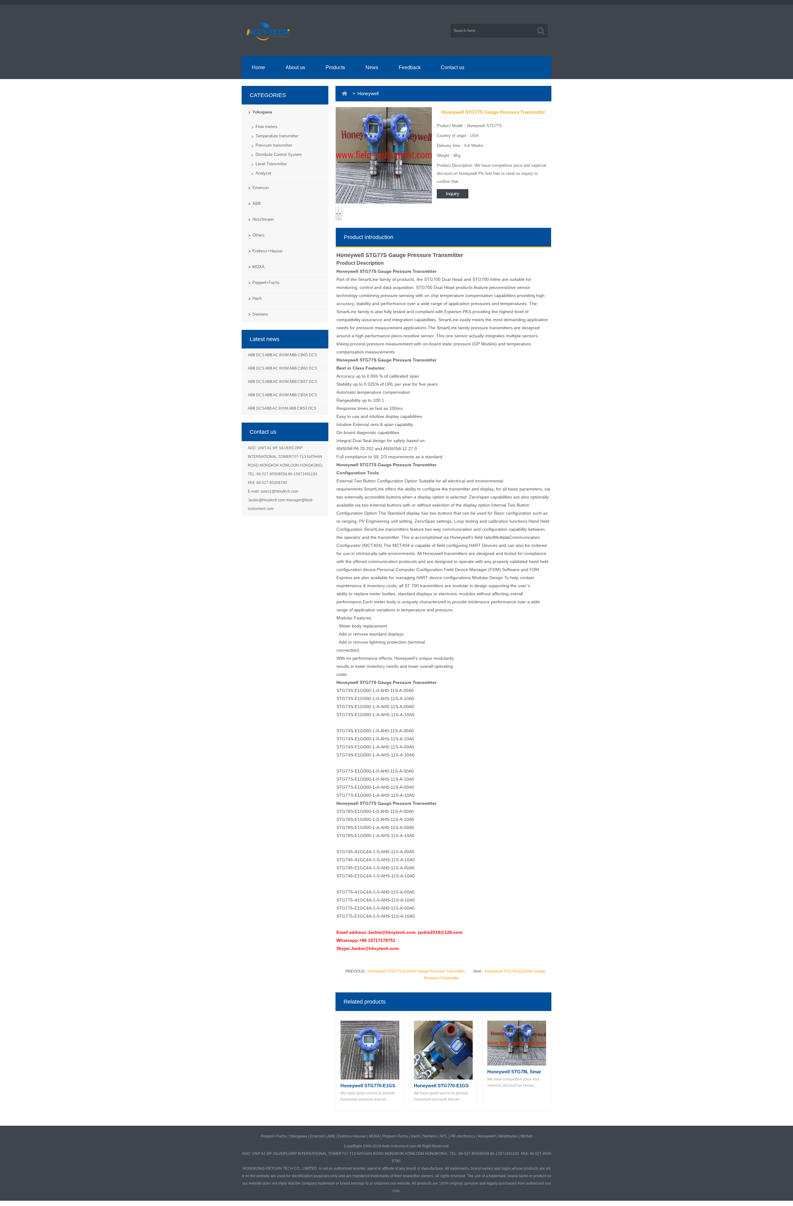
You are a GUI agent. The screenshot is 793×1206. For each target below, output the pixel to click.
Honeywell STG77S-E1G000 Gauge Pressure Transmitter (416, 971)
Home (258, 67)
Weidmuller (508, 1136)
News (372, 67)
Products (335, 67)
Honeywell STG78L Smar (514, 1071)
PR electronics (462, 1136)
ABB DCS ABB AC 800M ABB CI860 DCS (282, 368)
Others (258, 235)
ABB (256, 203)
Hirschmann (263, 219)
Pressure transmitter (274, 145)
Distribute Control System (279, 154)
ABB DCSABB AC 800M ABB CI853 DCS (282, 408)
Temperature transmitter (277, 136)
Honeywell (487, 1136)
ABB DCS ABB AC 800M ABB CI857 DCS (282, 381)
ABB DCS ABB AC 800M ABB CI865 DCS (282, 355)
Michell (526, 1136)
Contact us (452, 67)
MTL (444, 1136)
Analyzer (263, 173)
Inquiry (452, 193)
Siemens (260, 314)
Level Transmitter (271, 164)
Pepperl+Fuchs (266, 282)
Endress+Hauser (267, 251)
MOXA (258, 266)
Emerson (260, 187)
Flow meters (267, 126)
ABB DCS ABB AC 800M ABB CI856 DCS (282, 395)
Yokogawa (262, 112)
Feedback (410, 67)
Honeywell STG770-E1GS (367, 1085)
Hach (257, 298)
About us (295, 67)
